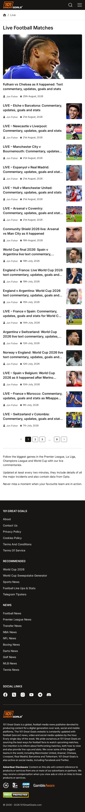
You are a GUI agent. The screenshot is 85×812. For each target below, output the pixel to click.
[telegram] (40, 694)
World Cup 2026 (14, 569)
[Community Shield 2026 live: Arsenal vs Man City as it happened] (74, 235)
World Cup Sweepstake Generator (25, 575)
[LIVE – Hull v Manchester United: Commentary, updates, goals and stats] (74, 193)
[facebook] (5, 694)
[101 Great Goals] (42, 715)
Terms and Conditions (17, 544)
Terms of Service (14, 550)
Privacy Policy (12, 531)
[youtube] (31, 694)
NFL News (9, 638)
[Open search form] (70, 5)
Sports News (11, 581)
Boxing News (11, 644)
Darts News (10, 651)
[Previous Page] (21, 439)
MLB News (10, 663)
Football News (12, 613)
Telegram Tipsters (14, 594)
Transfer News (12, 625)
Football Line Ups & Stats (19, 588)
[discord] (48, 694)
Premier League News (17, 619)
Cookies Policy (12, 538)
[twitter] (14, 694)
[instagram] (22, 694)
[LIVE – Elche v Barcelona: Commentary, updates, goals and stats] (74, 111)
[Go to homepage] (13, 5)
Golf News (9, 657)
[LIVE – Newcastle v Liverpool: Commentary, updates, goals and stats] (74, 132)
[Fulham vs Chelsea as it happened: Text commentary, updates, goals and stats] (42, 56)
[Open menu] (79, 5)
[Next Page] (64, 439)
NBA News (10, 632)
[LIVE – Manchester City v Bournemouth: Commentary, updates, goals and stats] (74, 152)
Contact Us (10, 525)
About (7, 519)
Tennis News (11, 669)
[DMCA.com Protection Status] (16, 796)
